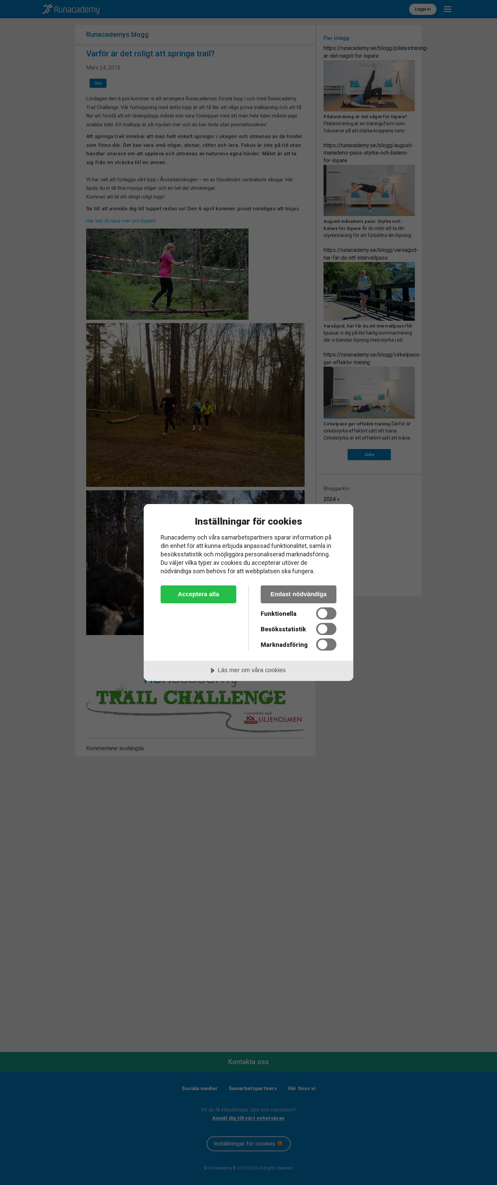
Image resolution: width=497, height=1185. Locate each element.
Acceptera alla (198, 594)
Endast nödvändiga (298, 594)
